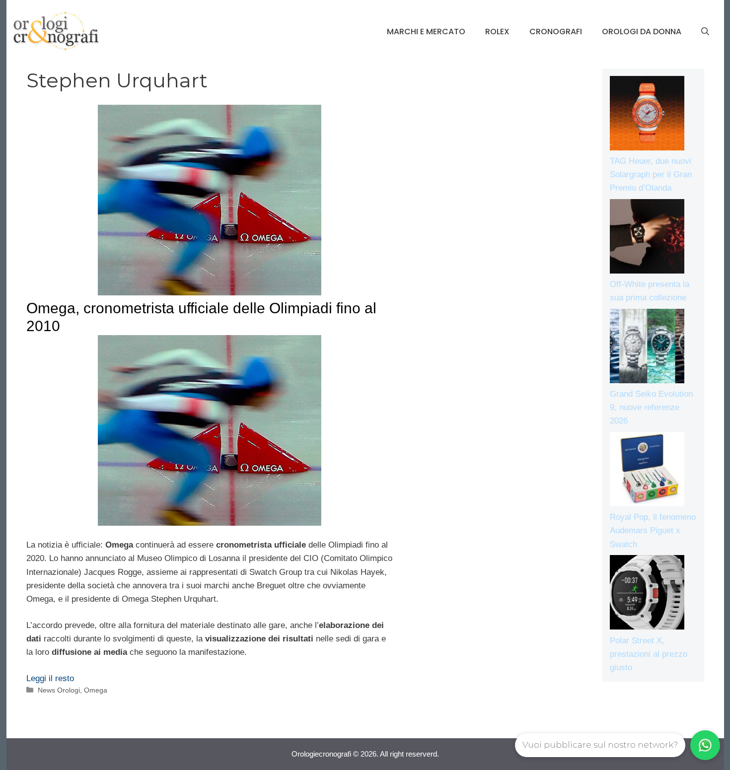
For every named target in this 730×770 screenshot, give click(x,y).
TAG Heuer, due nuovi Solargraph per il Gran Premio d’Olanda (651, 174)
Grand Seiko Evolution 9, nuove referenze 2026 (651, 407)
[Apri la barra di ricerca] (705, 31)
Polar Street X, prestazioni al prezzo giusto (648, 654)
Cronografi (555, 31)
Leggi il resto (50, 678)
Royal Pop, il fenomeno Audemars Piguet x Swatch (653, 530)
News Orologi (59, 690)
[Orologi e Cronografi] (56, 31)
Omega (95, 690)
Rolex (497, 31)
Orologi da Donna (641, 31)
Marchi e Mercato (426, 31)
